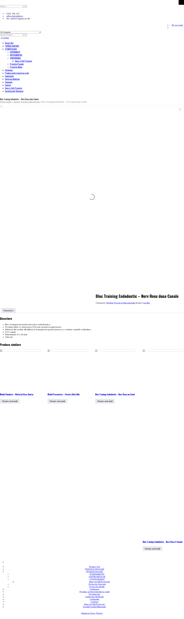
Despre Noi (9, 43)
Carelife (146, 303)
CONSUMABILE (15, 58)
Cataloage (9, 70)
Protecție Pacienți (17, 64)
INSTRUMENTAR (16, 55)
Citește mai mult (10, 401)
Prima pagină (6, 102)
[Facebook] (170, 27)
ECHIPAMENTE (15, 52)
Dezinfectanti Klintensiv (14, 91)
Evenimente (9, 76)
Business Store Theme (92, 613)
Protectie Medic (16, 67)
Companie (8, 82)
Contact (8, 85)
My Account (177, 25)
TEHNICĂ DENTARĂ (12, 46)
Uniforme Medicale (12, 79)
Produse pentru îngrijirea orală (17, 73)
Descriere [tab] (8, 310)
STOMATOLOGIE (11, 49)
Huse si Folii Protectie (23, 61)
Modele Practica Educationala (27, 102)
